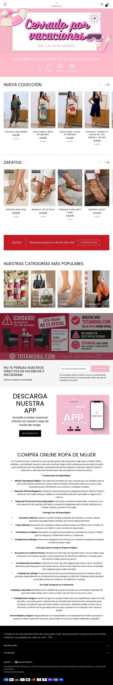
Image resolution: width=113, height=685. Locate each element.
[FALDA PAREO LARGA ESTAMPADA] (43, 109)
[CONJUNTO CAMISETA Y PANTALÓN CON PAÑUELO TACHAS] (97, 109)
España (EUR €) (25, 662)
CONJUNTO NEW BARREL (16, 132)
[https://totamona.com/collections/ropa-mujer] (56, 31)
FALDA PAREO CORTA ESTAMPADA (70, 133)
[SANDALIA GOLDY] (97, 187)
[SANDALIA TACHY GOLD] (43, 187)
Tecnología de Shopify (14, 672)
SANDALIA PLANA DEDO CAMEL (70, 211)
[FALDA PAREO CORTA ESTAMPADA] (70, 109)
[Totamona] (56, 4)
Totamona (24, 666)
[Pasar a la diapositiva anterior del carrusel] (100, 84)
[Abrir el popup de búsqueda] (102, 4)
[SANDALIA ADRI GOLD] (16, 187)
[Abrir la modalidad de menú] (5, 4)
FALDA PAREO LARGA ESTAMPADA (43, 133)
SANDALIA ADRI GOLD (16, 209)
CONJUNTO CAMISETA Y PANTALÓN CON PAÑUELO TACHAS (97, 135)
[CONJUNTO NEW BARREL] (16, 109)
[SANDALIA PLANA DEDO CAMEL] (70, 187)
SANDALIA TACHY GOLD (43, 209)
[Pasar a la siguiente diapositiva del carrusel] (107, 84)
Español (7, 662)
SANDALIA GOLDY (96, 209)
